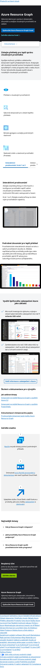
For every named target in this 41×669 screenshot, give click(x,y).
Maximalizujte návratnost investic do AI (19, 625)
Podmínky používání (27, 662)
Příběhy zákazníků (7, 620)
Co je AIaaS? (25, 647)
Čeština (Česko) (6, 652)
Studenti (10, 640)
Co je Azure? (4, 616)
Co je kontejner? (6, 650)
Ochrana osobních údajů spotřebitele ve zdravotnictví (20, 657)
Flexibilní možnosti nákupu (21, 623)
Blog (23, 637)
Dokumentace (9, 44)
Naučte (7, 446)
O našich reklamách (21, 664)
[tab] (15, 164)
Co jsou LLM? (35, 647)
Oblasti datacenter (7, 618)
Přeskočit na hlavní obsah (9, 1)
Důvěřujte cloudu (20, 618)
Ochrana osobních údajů (26, 659)
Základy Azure (33, 618)
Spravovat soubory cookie (10, 662)
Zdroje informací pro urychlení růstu (13, 628)
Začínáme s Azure (16, 616)
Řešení (37, 625)
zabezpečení (30, 502)
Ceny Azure (25, 620)
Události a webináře (20, 640)
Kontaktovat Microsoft (8, 659)
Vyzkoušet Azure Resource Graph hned (18, 30)
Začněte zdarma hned (9, 35)
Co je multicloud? (22, 645)
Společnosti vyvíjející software (11, 635)
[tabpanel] (20, 200)
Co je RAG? (16, 650)
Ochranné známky (7, 664)
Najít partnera (5, 637)
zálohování (20, 504)
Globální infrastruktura (32, 616)
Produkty (17, 620)
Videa (35, 642)
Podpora (8, 630)
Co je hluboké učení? (13, 647)
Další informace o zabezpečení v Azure (20, 381)
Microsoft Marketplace (31, 635)
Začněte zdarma (9, 575)
